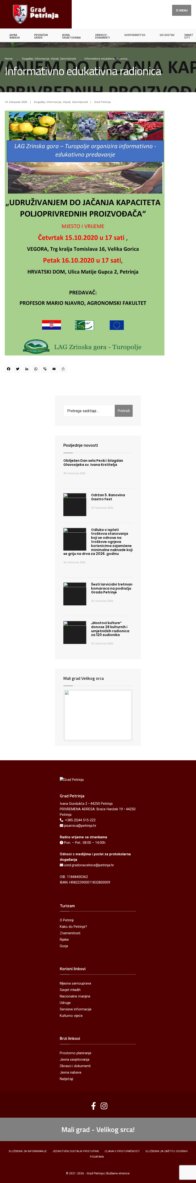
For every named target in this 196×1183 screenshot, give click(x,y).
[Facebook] (9, 369)
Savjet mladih (70, 990)
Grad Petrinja (102, 102)
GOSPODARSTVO (134, 35)
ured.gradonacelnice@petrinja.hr (89, 865)
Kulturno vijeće (71, 1016)
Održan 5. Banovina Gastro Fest (108, 497)
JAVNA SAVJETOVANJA (71, 36)
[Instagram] (102, 1104)
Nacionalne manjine (75, 996)
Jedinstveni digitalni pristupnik (75, 1151)
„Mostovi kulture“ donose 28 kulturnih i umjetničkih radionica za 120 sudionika (110, 628)
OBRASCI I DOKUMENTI (102, 36)
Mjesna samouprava (75, 983)
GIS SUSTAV (167, 35)
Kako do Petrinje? (73, 927)
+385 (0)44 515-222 (80, 820)
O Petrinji (67, 920)
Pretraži (124, 411)
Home (9, 58)
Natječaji (66, 1079)
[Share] (63, 369)
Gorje (64, 946)
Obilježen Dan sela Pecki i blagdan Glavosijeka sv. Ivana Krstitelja (93, 462)
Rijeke (64, 940)
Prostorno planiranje (75, 1053)
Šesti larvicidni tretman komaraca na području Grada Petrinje (111, 588)
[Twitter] (18, 369)
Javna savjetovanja (74, 1060)
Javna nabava (70, 1072)
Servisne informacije (76, 1009)
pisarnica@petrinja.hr (80, 826)
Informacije (42, 58)
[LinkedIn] (27, 369)
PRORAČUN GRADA (41, 36)
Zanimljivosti (68, 58)
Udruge (65, 1003)
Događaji (27, 58)
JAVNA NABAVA (15, 36)
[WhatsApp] (36, 369)
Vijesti (55, 58)
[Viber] (45, 369)
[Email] (54, 369)
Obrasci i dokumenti (75, 1066)
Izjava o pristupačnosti (122, 1151)
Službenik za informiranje (28, 1151)
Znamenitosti (70, 933)
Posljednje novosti (80, 445)
